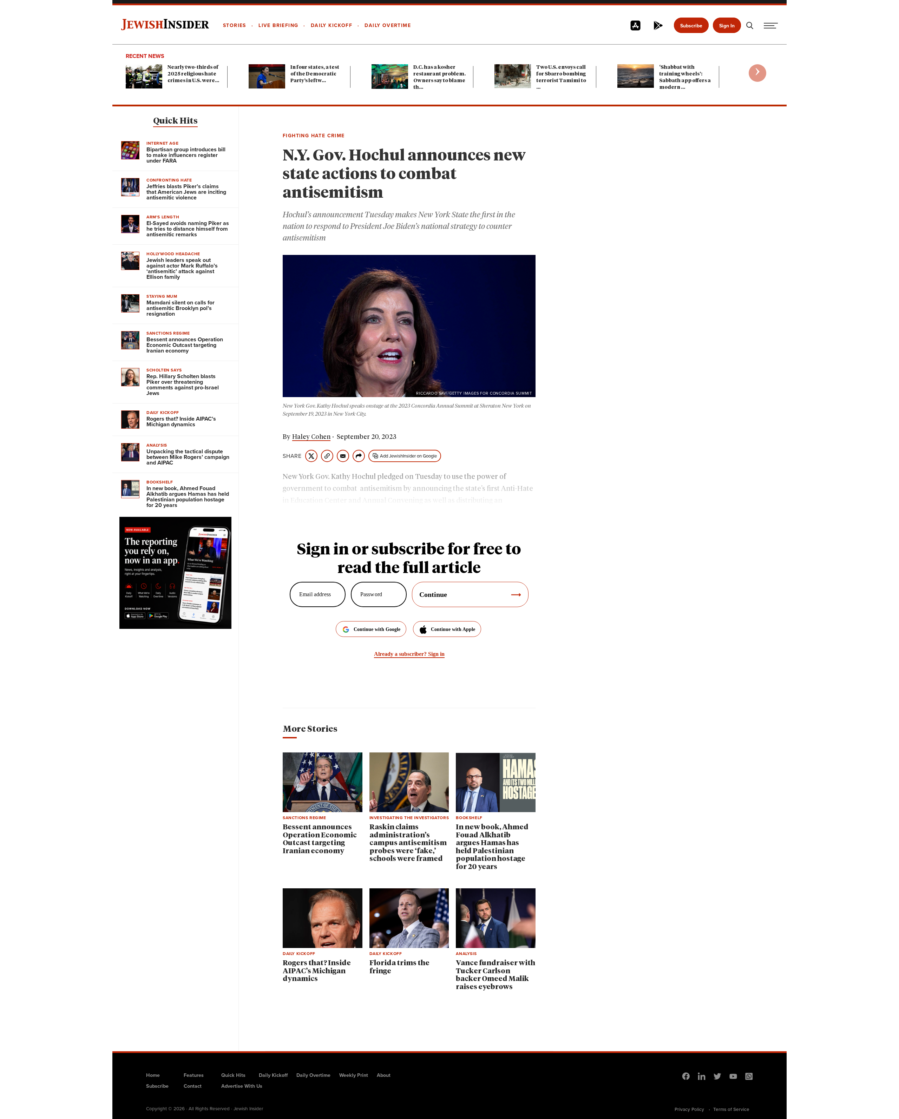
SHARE (292, 456)
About (384, 1075)
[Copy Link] (327, 456)
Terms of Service (731, 1109)
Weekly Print (353, 1075)
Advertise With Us (241, 1086)
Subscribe (691, 25)
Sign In (727, 25)
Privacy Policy (689, 1109)
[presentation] (757, 73)
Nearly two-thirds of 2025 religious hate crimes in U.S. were (193, 74)
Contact (193, 1086)
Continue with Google (377, 629)
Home (153, 1075)
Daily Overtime (313, 1075)
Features (194, 1075)
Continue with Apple (453, 629)
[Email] (343, 456)
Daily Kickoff (273, 1075)
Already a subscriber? (409, 654)
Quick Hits (175, 121)
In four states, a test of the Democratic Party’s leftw (314, 74)
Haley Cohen (311, 437)
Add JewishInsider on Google (408, 456)
